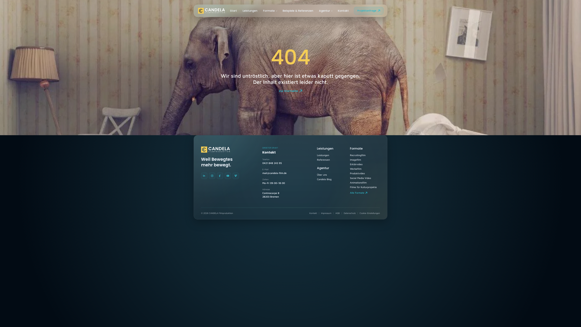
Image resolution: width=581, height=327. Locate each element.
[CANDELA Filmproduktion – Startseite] (211, 11)
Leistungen (250, 11)
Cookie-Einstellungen (370, 213)
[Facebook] (220, 176)
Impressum (326, 213)
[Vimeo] (236, 176)
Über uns (322, 174)
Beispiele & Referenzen (298, 11)
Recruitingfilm (358, 155)
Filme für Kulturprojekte (363, 187)
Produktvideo (357, 173)
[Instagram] (212, 176)
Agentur (324, 11)
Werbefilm (355, 168)
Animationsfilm (358, 182)
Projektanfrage (366, 10)
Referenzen (323, 159)
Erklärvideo (356, 164)
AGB (337, 213)
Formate (269, 11)
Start (233, 11)
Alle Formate (357, 192)
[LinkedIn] (204, 176)
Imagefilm (355, 159)
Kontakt (343, 11)
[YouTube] (228, 176)
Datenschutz (350, 213)
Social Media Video (360, 178)
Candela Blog (324, 179)
